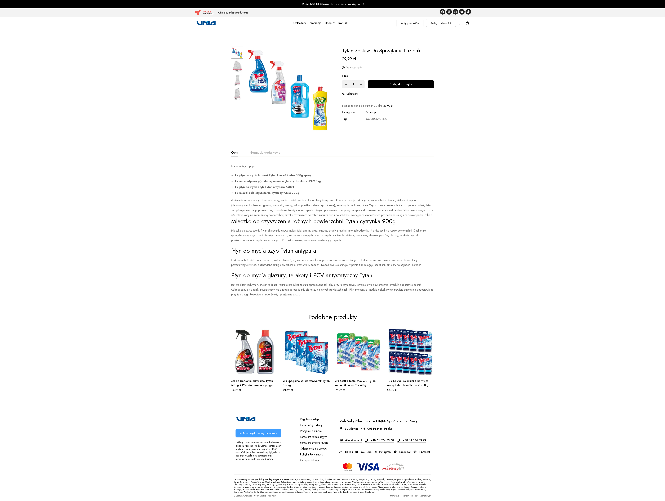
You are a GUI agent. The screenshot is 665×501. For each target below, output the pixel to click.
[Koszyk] (467, 23)
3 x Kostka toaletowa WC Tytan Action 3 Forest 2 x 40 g (355, 383)
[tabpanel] (332, 230)
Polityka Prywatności (311, 454)
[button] (258, 433)
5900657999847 (377, 119)
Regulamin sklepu (310, 419)
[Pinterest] (449, 12)
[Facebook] (442, 12)
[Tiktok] (468, 12)
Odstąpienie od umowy (313, 449)
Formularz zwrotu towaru (314, 443)
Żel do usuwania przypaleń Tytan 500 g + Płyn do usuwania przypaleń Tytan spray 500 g (254, 385)
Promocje (370, 112)
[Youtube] (462, 12)
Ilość (345, 76)
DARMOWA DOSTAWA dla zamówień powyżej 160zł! (333, 4)
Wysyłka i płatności (311, 431)
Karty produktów (309, 460)
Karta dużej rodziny (311, 425)
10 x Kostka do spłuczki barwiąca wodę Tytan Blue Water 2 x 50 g (407, 383)
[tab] (234, 153)
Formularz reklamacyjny (313, 437)
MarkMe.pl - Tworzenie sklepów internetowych (410, 495)
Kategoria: (348, 112)
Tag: (344, 119)
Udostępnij (352, 94)
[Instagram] (455, 12)
